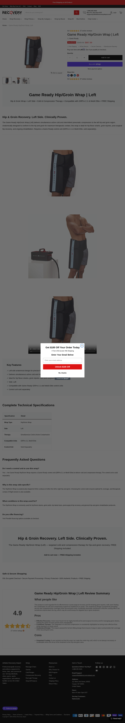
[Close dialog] (82, 345)
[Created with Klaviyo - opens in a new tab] (62, 378)
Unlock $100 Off (62, 367)
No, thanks (62, 373)
